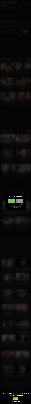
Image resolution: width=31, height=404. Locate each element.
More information (15, 401)
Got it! (15, 398)
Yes (11, 201)
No (20, 201)
